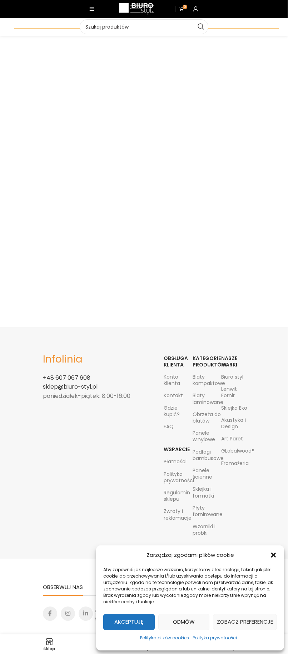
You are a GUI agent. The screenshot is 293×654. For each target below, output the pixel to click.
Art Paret (232, 438)
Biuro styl (232, 376)
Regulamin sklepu (177, 496)
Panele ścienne (202, 473)
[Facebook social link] (50, 613)
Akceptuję (129, 621)
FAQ (169, 426)
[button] (273, 555)
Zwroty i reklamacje (178, 514)
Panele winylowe (204, 436)
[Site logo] (136, 8)
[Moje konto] (196, 9)
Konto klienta (172, 380)
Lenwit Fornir (229, 392)
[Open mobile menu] (92, 9)
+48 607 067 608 (66, 378)
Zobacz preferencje (245, 621)
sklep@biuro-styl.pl (70, 387)
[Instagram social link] (68, 613)
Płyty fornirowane (207, 511)
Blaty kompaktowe (207, 380)
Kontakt (173, 395)
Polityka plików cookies (164, 638)
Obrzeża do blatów (207, 417)
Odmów (184, 621)
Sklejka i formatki (203, 492)
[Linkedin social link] (86, 613)
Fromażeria (235, 463)
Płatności (175, 461)
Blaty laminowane (207, 398)
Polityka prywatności (215, 638)
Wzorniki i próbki (204, 529)
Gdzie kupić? (172, 411)
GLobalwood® (235, 450)
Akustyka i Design (233, 423)
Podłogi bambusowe (207, 455)
